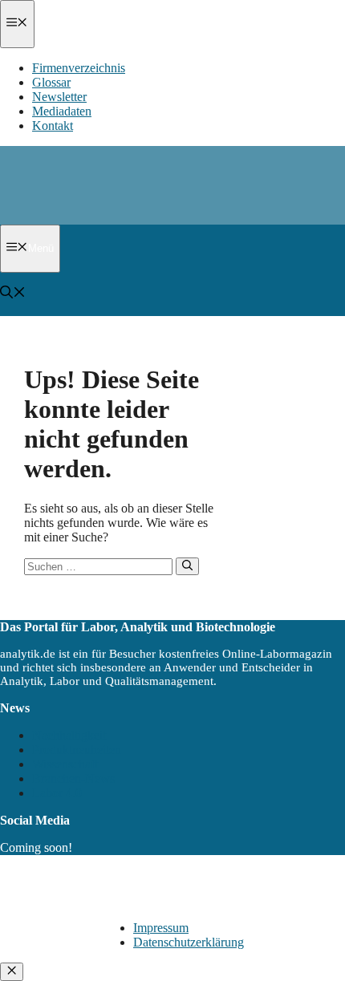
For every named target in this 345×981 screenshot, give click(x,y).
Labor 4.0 (57, 793)
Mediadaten (61, 111)
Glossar (51, 82)
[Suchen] (187, 566)
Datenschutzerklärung (188, 942)
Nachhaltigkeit (69, 735)
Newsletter (59, 96)
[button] (13, 294)
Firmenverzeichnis (78, 68)
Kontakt (52, 125)
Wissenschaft (65, 764)
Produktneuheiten (76, 749)
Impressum (161, 927)
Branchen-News (73, 778)
